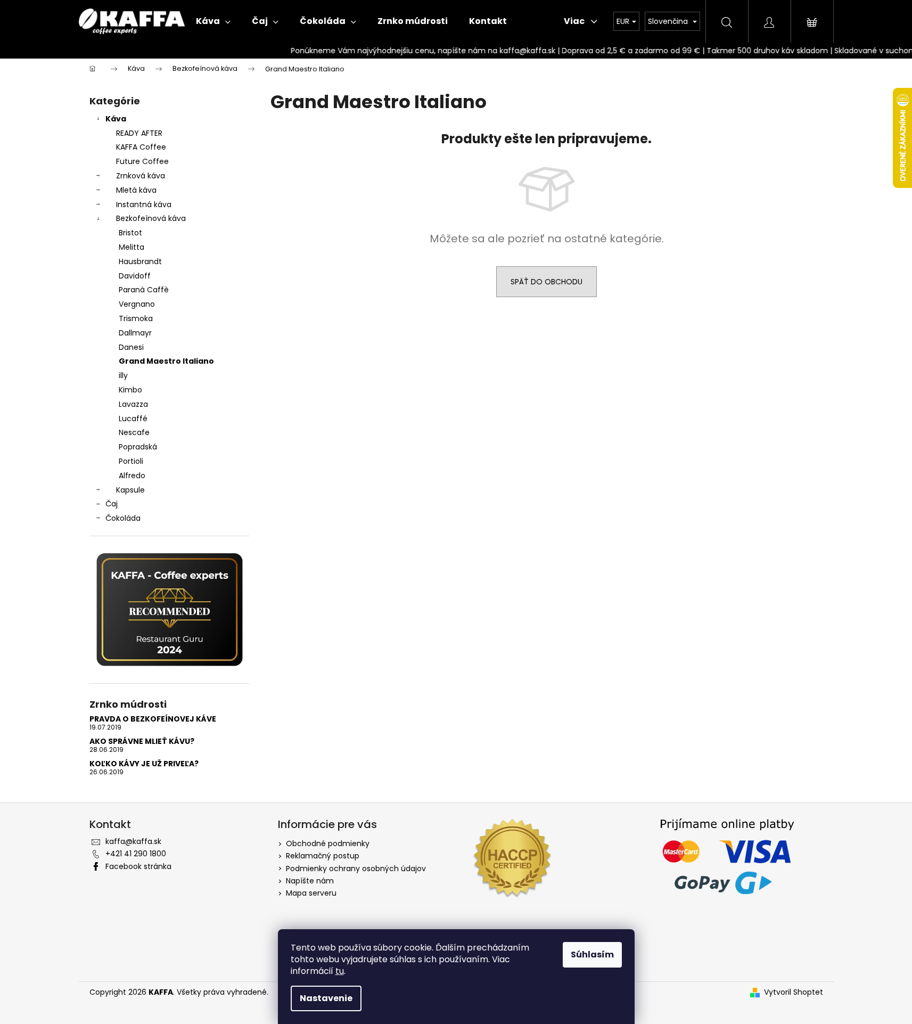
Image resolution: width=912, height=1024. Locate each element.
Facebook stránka (138, 866)
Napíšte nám (310, 880)
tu (339, 971)
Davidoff (135, 276)
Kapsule (130, 490)
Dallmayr (135, 332)
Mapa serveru (311, 893)
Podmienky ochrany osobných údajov (356, 868)
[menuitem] (213, 21)
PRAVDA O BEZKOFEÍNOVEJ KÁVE (152, 719)
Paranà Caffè (144, 289)
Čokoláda (123, 518)
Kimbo (130, 389)
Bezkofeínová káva (151, 218)
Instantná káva (143, 204)
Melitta (131, 247)
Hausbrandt (140, 261)
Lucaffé (133, 418)
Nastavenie (326, 998)
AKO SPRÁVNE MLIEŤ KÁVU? (141, 742)
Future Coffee (142, 161)
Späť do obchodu (546, 281)
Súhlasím (592, 954)
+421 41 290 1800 (135, 853)
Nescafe (134, 432)
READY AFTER (139, 133)
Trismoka (136, 318)
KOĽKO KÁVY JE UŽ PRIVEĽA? (144, 764)
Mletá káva (136, 190)
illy (123, 375)
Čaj (111, 503)
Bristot (130, 232)
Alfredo (132, 475)
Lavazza (133, 404)
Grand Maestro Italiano (166, 361)
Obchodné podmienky (327, 843)
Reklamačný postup (322, 855)
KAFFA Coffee (141, 147)
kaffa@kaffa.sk (133, 841)
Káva (115, 118)
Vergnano (137, 304)
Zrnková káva (140, 175)
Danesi (131, 347)
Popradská (138, 446)
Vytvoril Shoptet (793, 992)
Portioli (131, 461)
